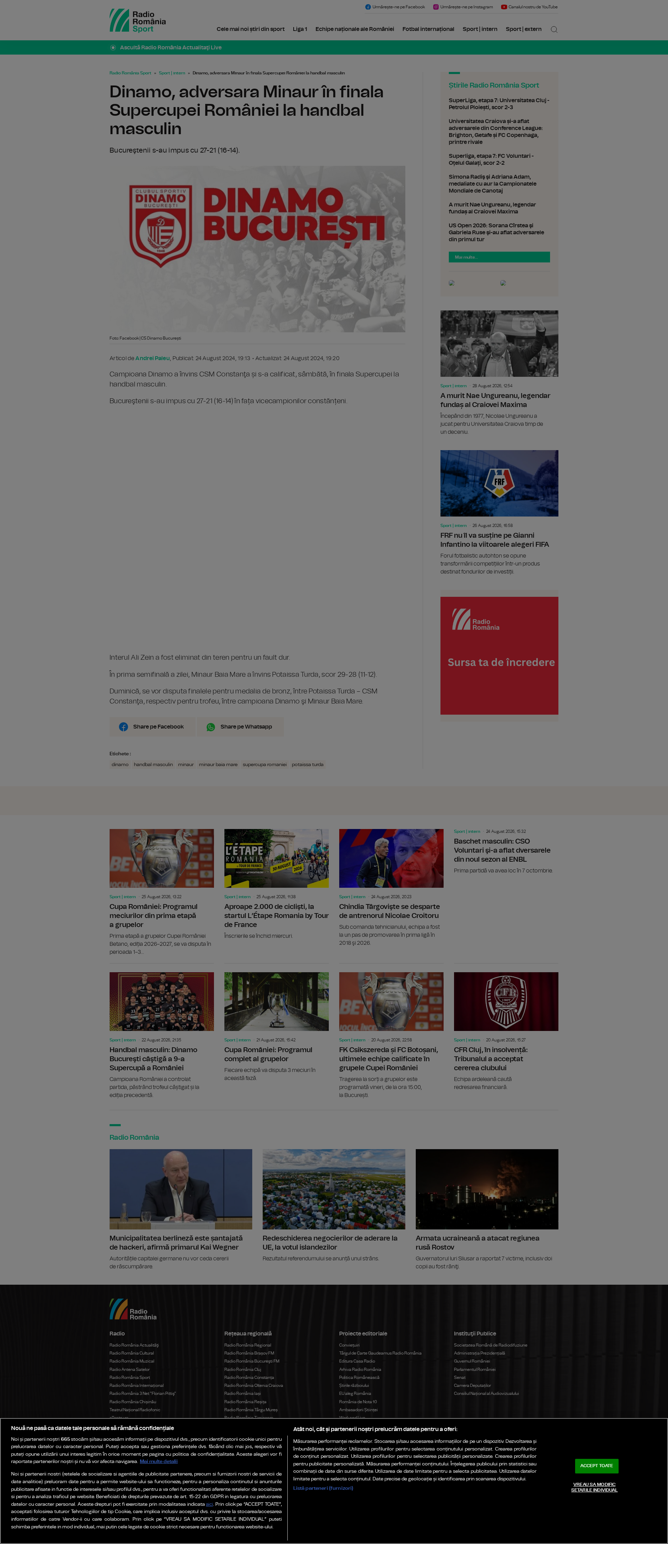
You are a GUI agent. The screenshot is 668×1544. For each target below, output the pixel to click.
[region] (334, 1481)
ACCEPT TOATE (596, 1466)
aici (209, 1504)
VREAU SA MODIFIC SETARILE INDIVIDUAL (594, 1487)
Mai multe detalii (159, 1461)
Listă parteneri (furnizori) (323, 1488)
